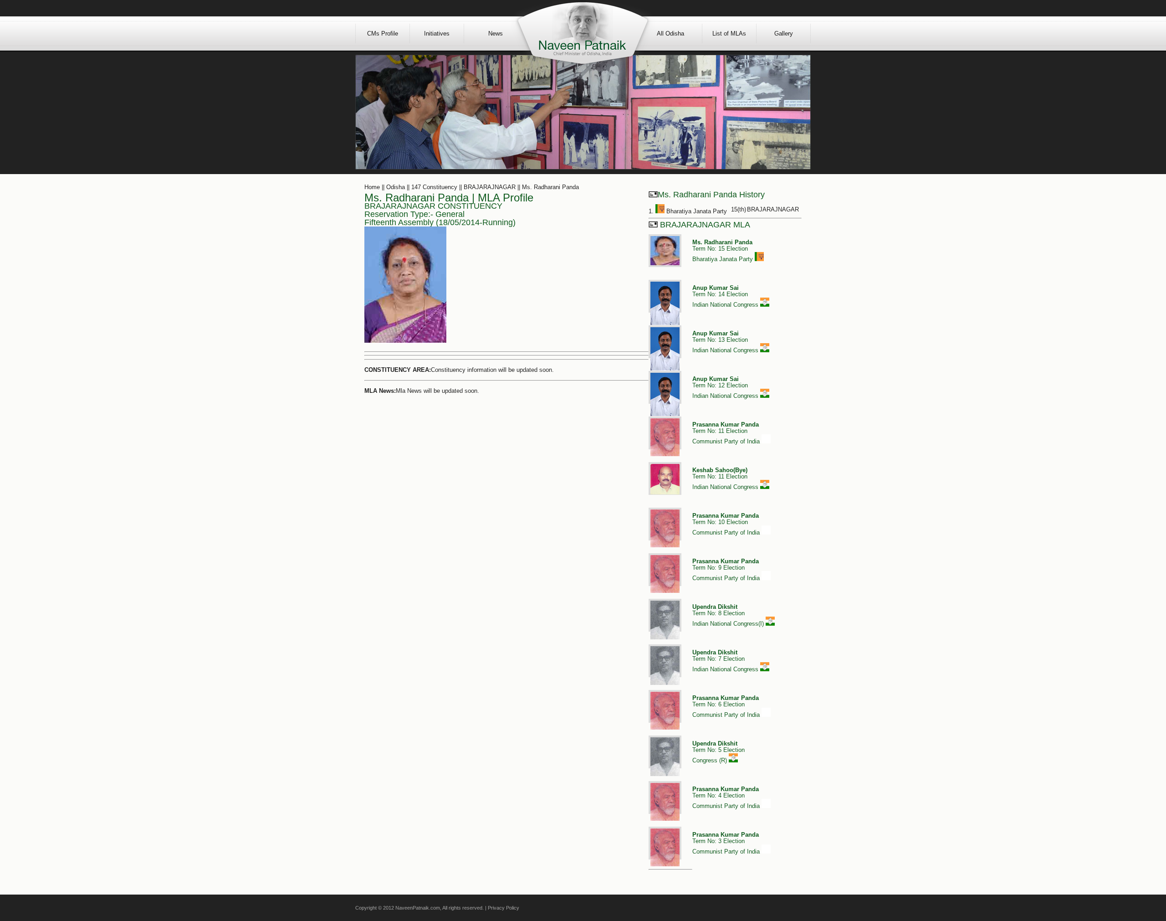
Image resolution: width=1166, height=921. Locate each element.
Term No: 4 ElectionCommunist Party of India (727, 797)
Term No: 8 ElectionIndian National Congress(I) (729, 615)
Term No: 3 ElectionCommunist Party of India (727, 843)
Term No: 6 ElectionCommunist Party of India (727, 706)
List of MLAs (729, 33)
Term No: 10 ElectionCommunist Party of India (727, 524)
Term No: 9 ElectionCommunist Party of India (727, 569)
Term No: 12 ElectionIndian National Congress (726, 387)
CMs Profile (382, 33)
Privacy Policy (503, 908)
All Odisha (670, 33)
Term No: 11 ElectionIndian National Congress (726, 478)
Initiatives (437, 33)
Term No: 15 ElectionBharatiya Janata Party (723, 250)
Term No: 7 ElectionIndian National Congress (726, 661)
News (495, 33)
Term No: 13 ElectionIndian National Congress (726, 342)
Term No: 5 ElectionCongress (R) (718, 752)
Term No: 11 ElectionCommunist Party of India (727, 433)
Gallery (783, 33)
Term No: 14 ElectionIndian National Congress (726, 296)
